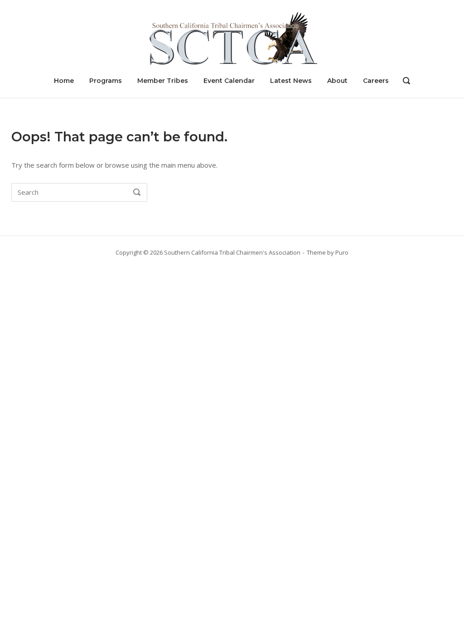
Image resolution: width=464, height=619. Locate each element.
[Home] (232, 37)
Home (64, 81)
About (337, 81)
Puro (341, 252)
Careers (376, 81)
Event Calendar (229, 81)
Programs (105, 81)
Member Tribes (162, 81)
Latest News (291, 81)
